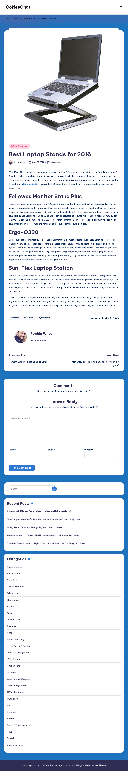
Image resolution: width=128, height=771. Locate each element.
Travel (10, 738)
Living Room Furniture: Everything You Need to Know (34, 527)
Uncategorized (15, 744)
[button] (38, 340)
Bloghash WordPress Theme (91, 765)
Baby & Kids (13, 580)
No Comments (56, 163)
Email (51, 449)
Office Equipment (19, 146)
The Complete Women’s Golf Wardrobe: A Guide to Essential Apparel (43, 519)
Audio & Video (14, 566)
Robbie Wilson (42, 333)
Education (12, 593)
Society (11, 718)
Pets (9, 705)
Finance (11, 613)
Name (12, 449)
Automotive (13, 573)
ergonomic (15, 318)
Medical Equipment (17, 685)
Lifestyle (11, 672)
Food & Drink (13, 619)
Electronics (13, 599)
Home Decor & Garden (18, 646)
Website (89, 449)
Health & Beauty (15, 639)
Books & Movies (15, 586)
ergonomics (28, 318)
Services (11, 711)
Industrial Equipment (18, 652)
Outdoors (12, 698)
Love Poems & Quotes (18, 678)
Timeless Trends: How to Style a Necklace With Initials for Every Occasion (46, 543)
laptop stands (44, 318)
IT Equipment (14, 659)
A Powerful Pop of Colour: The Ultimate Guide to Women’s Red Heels (43, 535)
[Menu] (122, 7)
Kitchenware (13, 665)
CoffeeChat (18, 7)
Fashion (11, 606)
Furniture (12, 626)
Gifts (9, 632)
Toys (9, 731)
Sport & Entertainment (19, 725)
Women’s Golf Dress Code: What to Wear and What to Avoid (39, 511)
